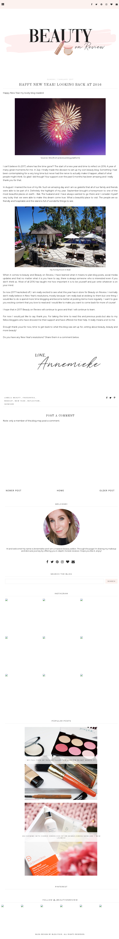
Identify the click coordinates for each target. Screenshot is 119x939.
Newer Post (13, 490)
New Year (20, 401)
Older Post (107, 490)
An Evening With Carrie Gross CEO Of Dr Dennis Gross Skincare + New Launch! (61, 837)
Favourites (29, 398)
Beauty (17, 398)
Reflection (33, 401)
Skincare (9, 404)
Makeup (8, 401)
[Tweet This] (111, 397)
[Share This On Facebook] (107, 397)
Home (60, 490)
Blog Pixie (57, 934)
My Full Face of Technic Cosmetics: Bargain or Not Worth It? (61, 760)
